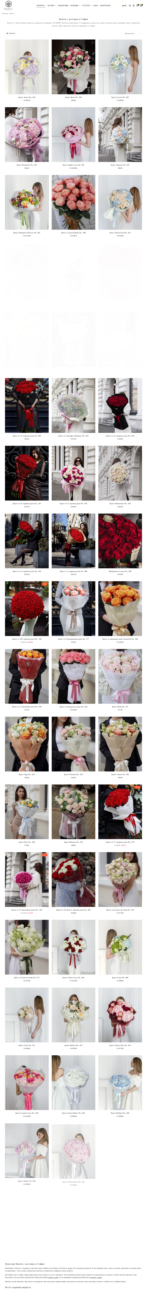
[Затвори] (120, 622)
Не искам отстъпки (98, 660)
